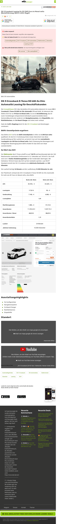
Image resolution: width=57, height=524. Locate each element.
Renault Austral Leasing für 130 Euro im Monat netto (45, 431)
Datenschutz (36, 520)
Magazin (6, 507)
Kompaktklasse (9, 109)
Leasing (26, 44)
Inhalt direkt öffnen (49, 340)
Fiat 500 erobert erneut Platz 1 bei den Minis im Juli (28, 444)
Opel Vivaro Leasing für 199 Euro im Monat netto (45, 419)
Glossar (15, 507)
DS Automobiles (32, 40)
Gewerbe (49, 40)
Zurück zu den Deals (6, 6)
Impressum (29, 520)
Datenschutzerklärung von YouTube (35, 357)
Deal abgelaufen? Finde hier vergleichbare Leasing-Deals (29, 514)
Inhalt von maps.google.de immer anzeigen (29, 334)
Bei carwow (22, 51)
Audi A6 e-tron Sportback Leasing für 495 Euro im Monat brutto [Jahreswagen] (45, 425)
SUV (31, 44)
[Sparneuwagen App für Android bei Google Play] (25, 397)
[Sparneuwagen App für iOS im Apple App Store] (9, 397)
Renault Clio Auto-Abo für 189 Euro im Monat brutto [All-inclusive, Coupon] (45, 445)
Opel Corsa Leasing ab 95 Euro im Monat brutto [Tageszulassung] (45, 415)
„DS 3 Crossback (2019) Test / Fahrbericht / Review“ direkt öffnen (36, 365)
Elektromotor (41, 40)
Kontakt (23, 507)
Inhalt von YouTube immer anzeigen (29, 360)
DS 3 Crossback (21, 40)
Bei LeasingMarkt (33, 51)
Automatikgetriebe (10, 40)
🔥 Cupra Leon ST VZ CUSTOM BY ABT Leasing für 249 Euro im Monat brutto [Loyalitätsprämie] (45, 437)
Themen (32, 507)
